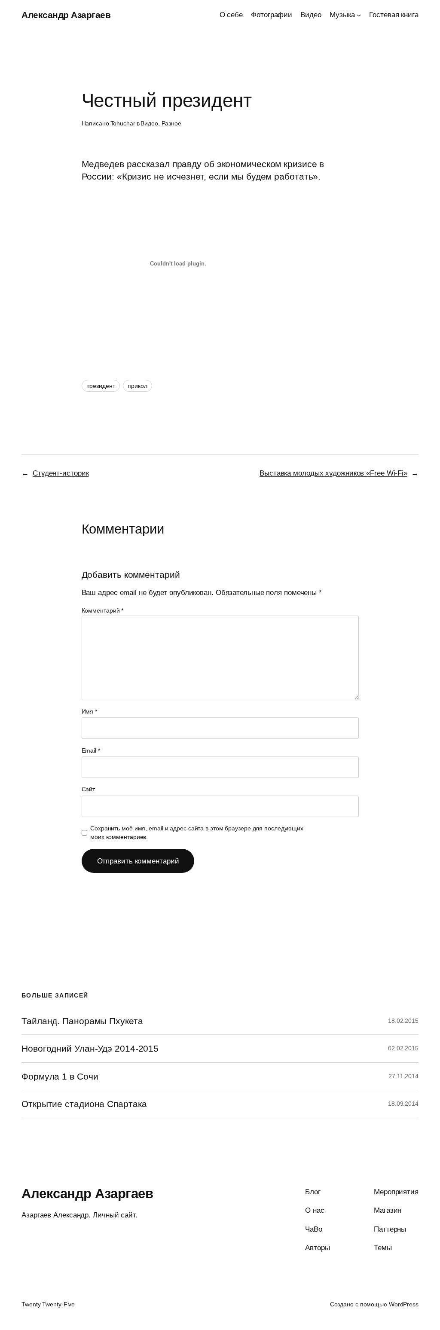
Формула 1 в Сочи (59, 1076)
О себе (231, 14)
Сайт (88, 789)
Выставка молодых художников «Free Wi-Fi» (333, 473)
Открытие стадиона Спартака (84, 1104)
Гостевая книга (394, 14)
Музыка (342, 14)
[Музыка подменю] (359, 14)
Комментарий (103, 610)
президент (100, 385)
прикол (137, 385)
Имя (90, 711)
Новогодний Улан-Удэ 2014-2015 (90, 1048)
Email (91, 750)
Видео (310, 14)
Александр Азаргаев (65, 15)
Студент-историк (61, 473)
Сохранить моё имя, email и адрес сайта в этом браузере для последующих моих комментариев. (196, 832)
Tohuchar (122, 123)
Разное (171, 123)
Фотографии (271, 14)
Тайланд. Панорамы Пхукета (82, 1021)
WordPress (404, 1304)
